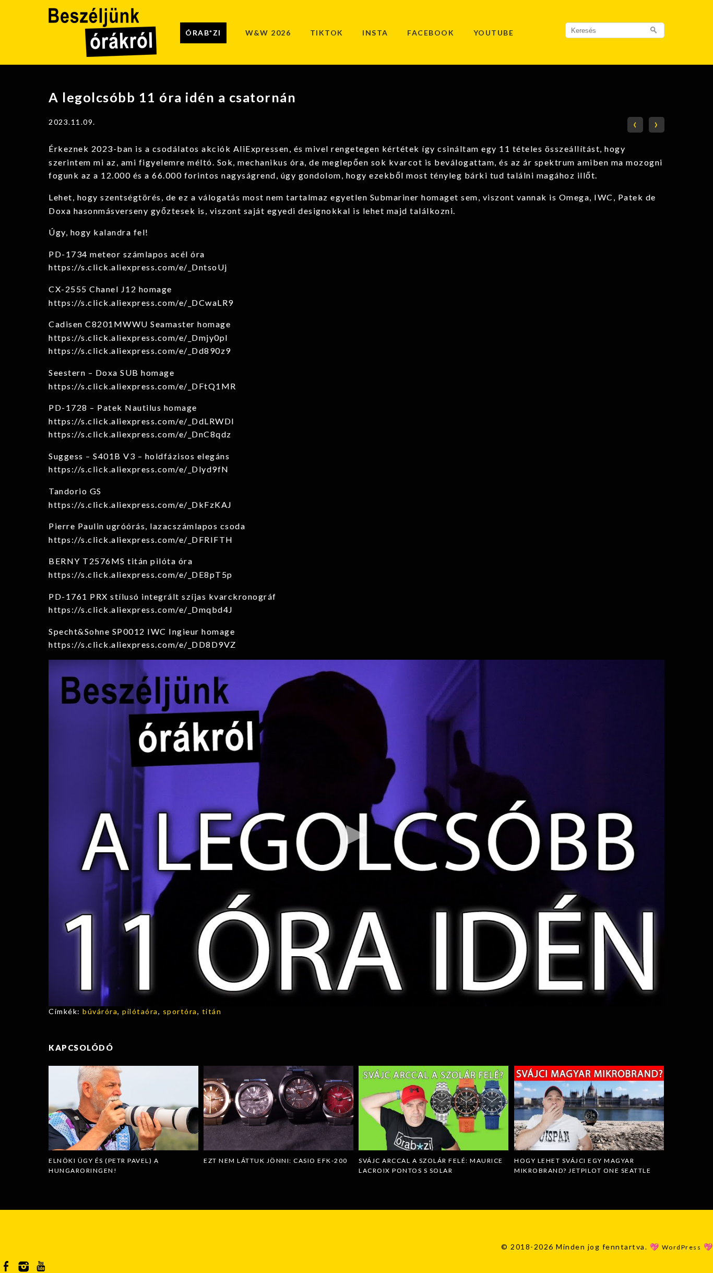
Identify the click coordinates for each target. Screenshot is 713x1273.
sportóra (180, 1011)
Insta (375, 32)
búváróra (99, 1011)
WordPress (682, 1247)
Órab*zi (203, 32)
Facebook (430, 32)
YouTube (493, 32)
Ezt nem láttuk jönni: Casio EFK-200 (276, 1160)
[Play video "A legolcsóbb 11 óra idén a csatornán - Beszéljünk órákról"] (356, 833)
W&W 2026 (268, 32)
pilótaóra (140, 1011)
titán (212, 1011)
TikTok (326, 32)
